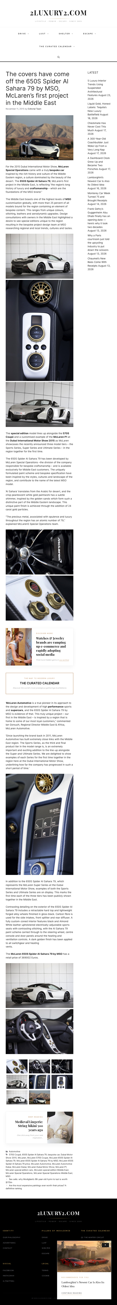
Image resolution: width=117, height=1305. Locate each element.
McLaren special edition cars (19, 1170)
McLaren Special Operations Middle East (53, 1173)
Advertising (9, 1243)
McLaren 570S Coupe (37, 1157)
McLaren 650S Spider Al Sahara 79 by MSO (37, 1160)
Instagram (8, 1276)
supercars (17, 710)
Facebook (8, 1270)
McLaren (22, 1157)
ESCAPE (88, 34)
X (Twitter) (8, 1281)
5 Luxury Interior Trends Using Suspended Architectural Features (97, 88)
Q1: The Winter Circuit (92, 1237)
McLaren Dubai (19, 1167)
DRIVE (22, 34)
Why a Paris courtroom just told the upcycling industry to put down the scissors (98, 242)
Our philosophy (11, 1237)
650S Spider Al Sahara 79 (34, 1154)
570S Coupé (15, 1154)
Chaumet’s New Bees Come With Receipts (97, 262)
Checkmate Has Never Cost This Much (97, 127)
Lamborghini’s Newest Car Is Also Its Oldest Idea (98, 181)
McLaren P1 (61, 1167)
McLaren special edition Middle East (51, 1170)
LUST (42, 34)
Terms (45, 1270)
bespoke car (54, 1154)
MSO (8, 1176)
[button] (29, 33)
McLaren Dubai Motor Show (41, 1167)
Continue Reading (71, 1293)
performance (55, 706)
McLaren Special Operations (19, 1173)
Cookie (46, 1276)
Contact (7, 1248)
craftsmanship (39, 188)
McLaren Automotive (41, 1164)
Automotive (24, 703)
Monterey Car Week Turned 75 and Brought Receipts (99, 197)
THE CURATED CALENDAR (55, 46)
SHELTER (64, 34)
